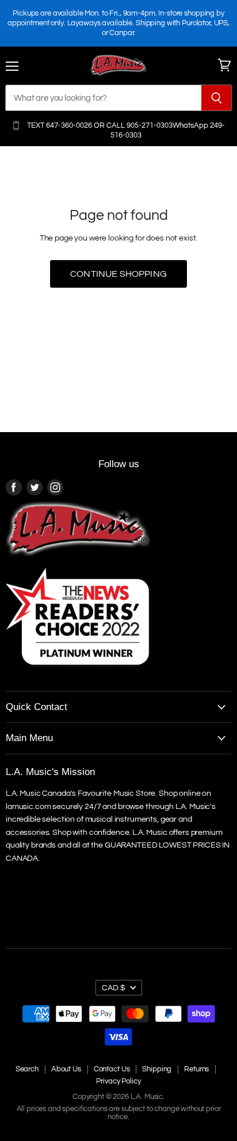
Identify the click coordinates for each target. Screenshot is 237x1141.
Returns (196, 1069)
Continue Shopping (118, 273)
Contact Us (112, 1069)
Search (27, 1069)
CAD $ (113, 987)
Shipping (156, 1069)
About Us (66, 1069)
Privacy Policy (118, 1081)
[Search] (216, 98)
